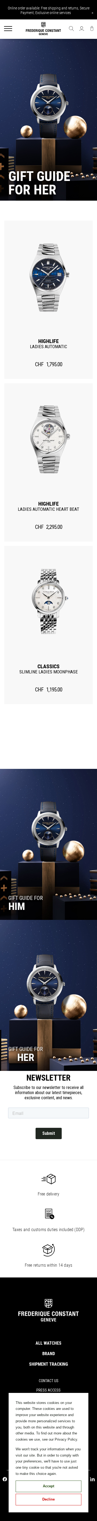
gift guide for (25, 898)
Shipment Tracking (48, 1364)
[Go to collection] (48, 844)
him (16, 906)
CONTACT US (48, 1381)
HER (25, 1057)
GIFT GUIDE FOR (25, 1049)
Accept (48, 1486)
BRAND (48, 1353)
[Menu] (8, 29)
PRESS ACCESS (48, 1390)
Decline (48, 1499)
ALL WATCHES (48, 1343)
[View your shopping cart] (92, 29)
